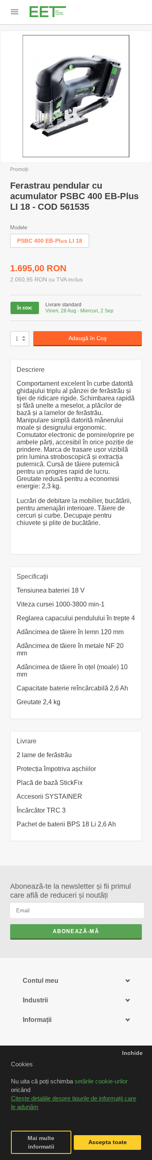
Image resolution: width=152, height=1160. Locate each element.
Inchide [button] (132, 1053)
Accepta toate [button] (107, 1142)
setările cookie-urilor (101, 1081)
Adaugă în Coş (88, 338)
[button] (12, 1116)
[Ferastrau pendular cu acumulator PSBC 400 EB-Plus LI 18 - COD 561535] (76, 96)
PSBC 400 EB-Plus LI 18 (49, 240)
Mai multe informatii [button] (41, 1142)
